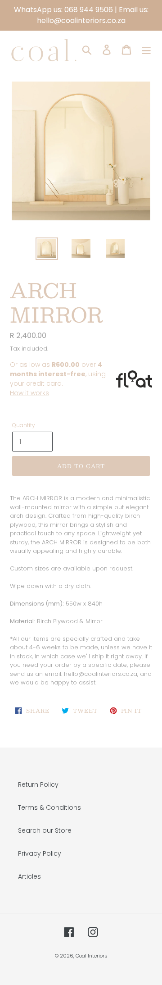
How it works (29, 392)
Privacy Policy (39, 853)
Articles (29, 876)
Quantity (23, 425)
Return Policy (38, 784)
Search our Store (45, 830)
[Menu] (146, 49)
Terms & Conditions (49, 807)
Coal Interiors (92, 955)
